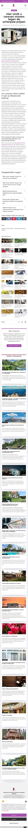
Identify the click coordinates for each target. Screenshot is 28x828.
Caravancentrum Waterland (10, 61)
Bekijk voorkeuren (14, 823)
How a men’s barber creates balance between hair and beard (20, 296)
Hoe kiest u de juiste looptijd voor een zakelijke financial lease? (20, 286)
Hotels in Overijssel (7, 715)
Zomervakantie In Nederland (9, 636)
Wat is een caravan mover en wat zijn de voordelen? (14, 177)
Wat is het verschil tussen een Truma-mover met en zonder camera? (14, 184)
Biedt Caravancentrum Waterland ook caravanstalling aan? (14, 193)
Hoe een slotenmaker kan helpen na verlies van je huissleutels (6, 306)
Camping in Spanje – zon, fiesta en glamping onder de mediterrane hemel (14, 399)
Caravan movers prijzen (7, 228)
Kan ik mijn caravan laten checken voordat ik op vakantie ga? (14, 201)
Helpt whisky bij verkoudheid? (10, 689)
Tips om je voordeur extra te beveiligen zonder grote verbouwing (21, 316)
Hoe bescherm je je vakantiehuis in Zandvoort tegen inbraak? (20, 306)
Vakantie (14, 10)
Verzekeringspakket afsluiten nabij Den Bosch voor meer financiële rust (6, 296)
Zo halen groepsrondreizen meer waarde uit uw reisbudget (20, 245)
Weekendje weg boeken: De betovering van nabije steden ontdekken (13, 531)
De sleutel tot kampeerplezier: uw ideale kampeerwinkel (13, 610)
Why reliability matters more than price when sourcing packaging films (6, 245)
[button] (26, 801)
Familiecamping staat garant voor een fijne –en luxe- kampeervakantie (13, 768)
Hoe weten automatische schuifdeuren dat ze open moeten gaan (13, 663)
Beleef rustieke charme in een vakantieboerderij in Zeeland (10, 505)
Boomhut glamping (7, 741)
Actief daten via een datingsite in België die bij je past (7, 286)
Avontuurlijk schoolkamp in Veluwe (11, 583)
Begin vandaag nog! (14, 331)
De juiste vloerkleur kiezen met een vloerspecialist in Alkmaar (7, 277)
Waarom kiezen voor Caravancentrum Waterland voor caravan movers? (14, 209)
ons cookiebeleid (5, 810)
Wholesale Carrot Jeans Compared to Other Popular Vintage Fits (20, 277)
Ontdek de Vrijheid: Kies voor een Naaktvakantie (11, 557)
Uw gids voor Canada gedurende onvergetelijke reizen (11, 452)
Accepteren (14, 815)
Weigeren (14, 819)
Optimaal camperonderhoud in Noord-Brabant (12, 478)
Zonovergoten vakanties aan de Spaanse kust (13, 425)
